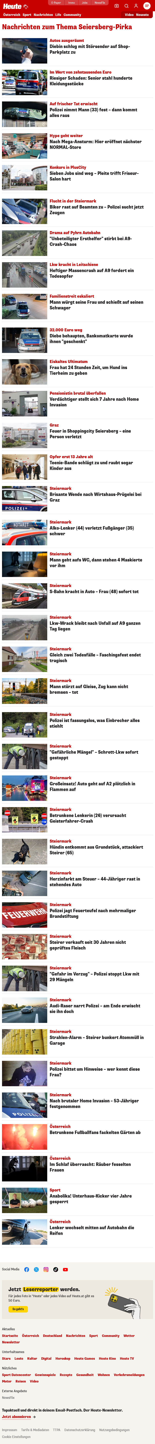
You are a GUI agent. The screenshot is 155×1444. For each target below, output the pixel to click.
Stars (6, 1359)
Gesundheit (85, 1375)
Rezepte (66, 1375)
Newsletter (11, 1342)
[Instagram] (46, 1269)
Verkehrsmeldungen (129, 1375)
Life (58, 15)
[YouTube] (65, 1269)
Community (72, 15)
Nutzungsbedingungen (114, 1430)
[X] (36, 1269)
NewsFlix (100, 3)
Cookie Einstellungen (16, 1437)
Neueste (142, 15)
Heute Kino (107, 1359)
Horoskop (63, 1359)
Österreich (11, 15)
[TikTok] (55, 1269)
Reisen (21, 1381)
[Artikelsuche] (126, 5)
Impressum (9, 1430)
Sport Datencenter (16, 1375)
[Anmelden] (136, 5)
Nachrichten (75, 1336)
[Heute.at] (12, 6)
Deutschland (52, 1336)
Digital (46, 1359)
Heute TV (127, 1359)
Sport (27, 15)
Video (129, 15)
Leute (19, 1359)
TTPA (56, 1430)
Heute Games (84, 1359)
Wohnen (104, 1375)
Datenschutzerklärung (79, 1430)
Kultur (32, 1359)
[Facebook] (26, 1269)
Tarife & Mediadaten (35, 1430)
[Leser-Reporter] (116, 5)
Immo (71, 3)
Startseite (10, 1336)
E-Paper (56, 3)
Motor (7, 1381)
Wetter (129, 1336)
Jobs (84, 3)
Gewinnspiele (45, 1375)
